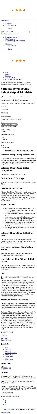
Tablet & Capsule (10, 77)
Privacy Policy (9, 354)
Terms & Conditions (11, 353)
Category (7, 74)
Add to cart (4, 338)
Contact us (8, 351)
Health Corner (9, 359)
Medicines (8, 76)
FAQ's (6, 358)
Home (6, 72)
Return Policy (9, 356)
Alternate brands (17, 119)
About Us (7, 349)
